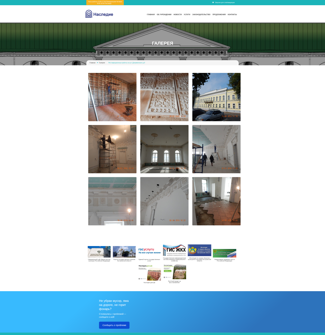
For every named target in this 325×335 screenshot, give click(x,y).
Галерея (102, 63)
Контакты (232, 14)
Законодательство (201, 14)
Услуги (187, 14)
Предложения (219, 14)
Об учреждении (164, 14)
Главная (151, 14)
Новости (178, 14)
